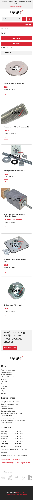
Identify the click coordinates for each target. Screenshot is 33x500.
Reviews (4, 386)
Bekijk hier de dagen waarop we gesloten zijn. (16, 463)
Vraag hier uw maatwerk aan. (10, 402)
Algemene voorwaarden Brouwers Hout (13, 420)
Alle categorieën (6, 375)
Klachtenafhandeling (7, 418)
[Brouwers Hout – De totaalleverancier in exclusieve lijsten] (16, 13)
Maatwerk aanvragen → (16, 6)
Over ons (4, 381)
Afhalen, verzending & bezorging (11, 413)
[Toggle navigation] (30, 24)
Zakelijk (3, 379)
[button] (6, 94)
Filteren (16, 43)
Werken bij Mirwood (7, 377)
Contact (3, 393)
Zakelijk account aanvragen (10, 404)
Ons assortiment (6, 372)
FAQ (2, 391)
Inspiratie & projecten (8, 384)
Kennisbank (5, 406)
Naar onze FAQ (9, 347)
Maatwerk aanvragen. (8, 370)
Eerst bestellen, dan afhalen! (10, 459)
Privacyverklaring (6, 422)
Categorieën (16, 38)
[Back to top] (30, 497)
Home (2, 28)
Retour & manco (6, 415)
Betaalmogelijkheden (8, 411)
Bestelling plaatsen (7, 409)
